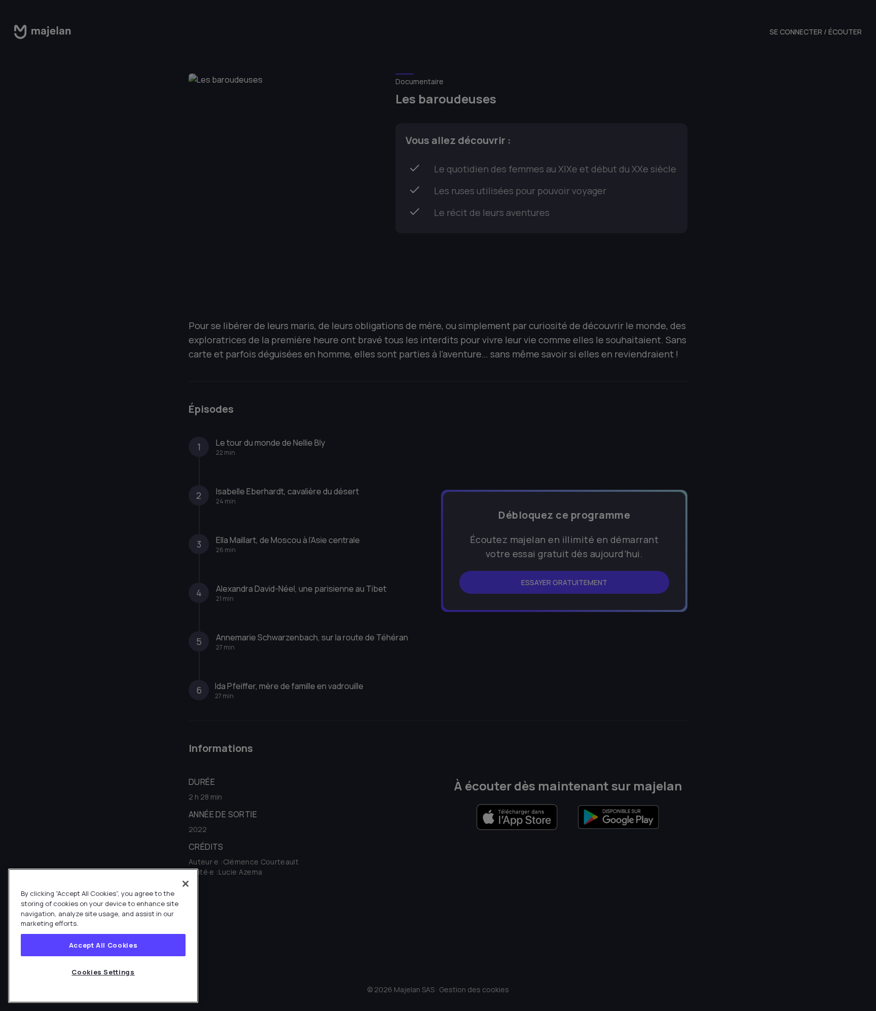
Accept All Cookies (103, 945)
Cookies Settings (103, 972)
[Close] (185, 884)
